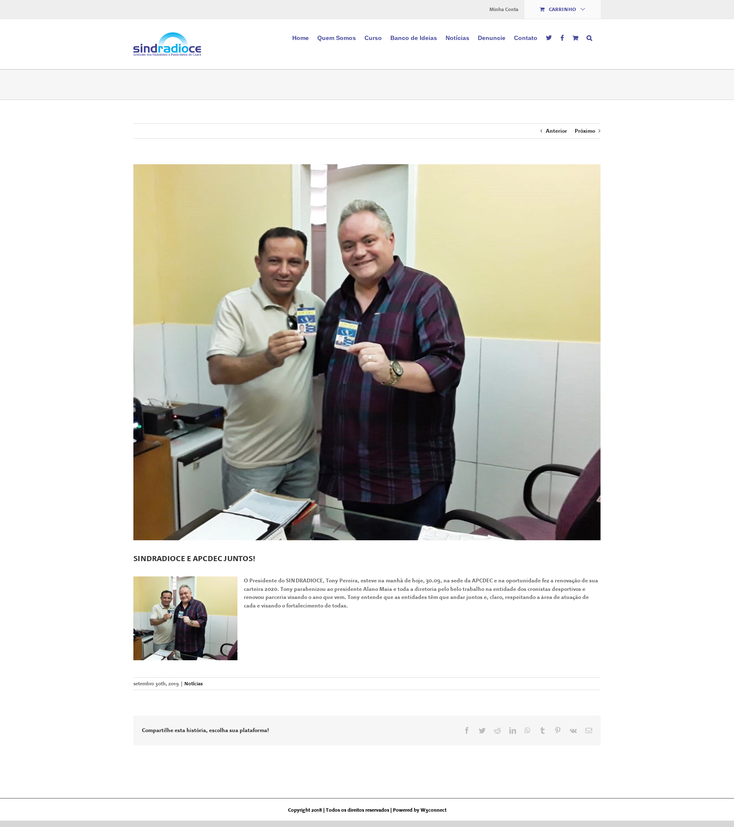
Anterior (556, 131)
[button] (589, 37)
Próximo (585, 131)
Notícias (193, 684)
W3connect (433, 810)
